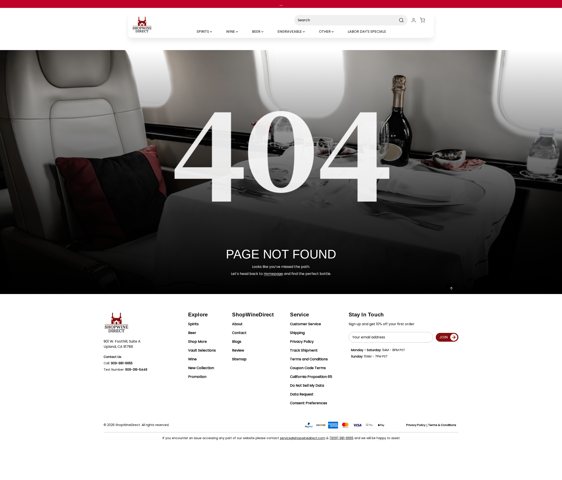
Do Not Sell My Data (307, 385)
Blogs (236, 341)
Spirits (193, 324)
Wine (192, 359)
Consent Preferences (308, 403)
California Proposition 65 (311, 376)
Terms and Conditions (309, 359)
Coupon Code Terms (308, 367)
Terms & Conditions (442, 425)
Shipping (297, 332)
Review (238, 350)
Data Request (301, 394)
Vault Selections (202, 350)
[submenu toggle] (214, 31)
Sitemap (239, 359)
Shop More (197, 341)
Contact (239, 332)
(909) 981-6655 (341, 438)
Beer (192, 332)
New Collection (201, 367)
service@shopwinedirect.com (302, 438)
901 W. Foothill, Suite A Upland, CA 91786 (122, 344)
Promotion (197, 376)
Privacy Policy (302, 341)
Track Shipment (304, 350)
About (237, 324)
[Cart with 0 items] (425, 20)
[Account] (413, 20)
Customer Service (305, 324)
